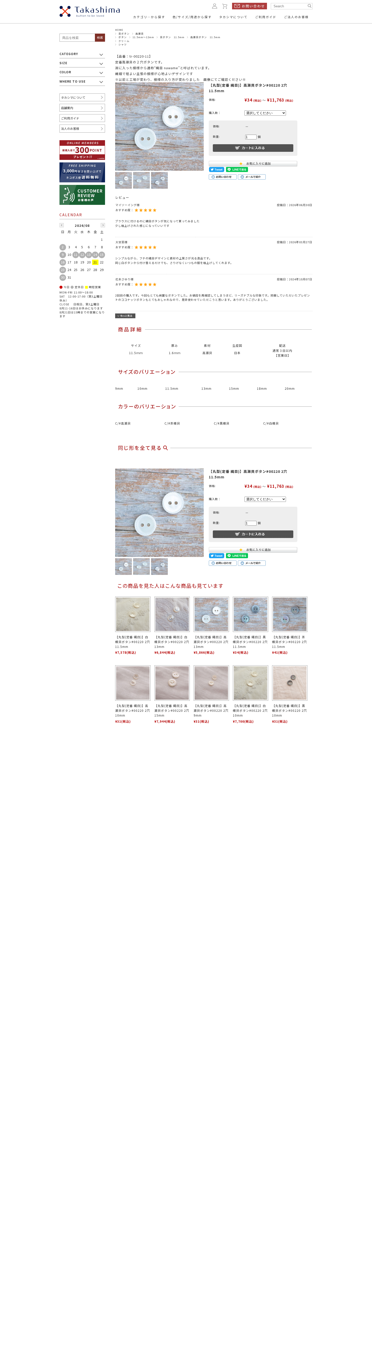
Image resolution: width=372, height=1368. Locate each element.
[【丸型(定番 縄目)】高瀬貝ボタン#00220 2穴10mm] (133, 683)
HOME (119, 30)
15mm (234, 388)
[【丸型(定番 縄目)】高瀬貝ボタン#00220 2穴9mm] (211, 683)
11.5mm (171, 388)
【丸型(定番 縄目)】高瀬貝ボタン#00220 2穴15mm (171, 710)
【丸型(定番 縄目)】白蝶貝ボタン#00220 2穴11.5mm (132, 642)
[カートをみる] (225, 6)
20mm (290, 388)
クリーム (124, 41)
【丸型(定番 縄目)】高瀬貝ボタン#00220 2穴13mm (211, 642)
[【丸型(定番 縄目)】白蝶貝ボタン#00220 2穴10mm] (250, 683)
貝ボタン (124, 33)
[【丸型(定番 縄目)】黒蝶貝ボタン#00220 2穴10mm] (289, 683)
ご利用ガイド (70, 118)
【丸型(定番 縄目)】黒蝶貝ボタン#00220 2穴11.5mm (250, 642)
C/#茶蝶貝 (172, 423)
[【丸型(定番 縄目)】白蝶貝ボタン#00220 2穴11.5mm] (133, 614)
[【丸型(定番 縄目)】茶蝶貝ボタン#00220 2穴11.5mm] (289, 614)
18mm (262, 388)
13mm (206, 388)
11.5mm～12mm (143, 37)
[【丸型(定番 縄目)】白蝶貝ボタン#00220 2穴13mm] (172, 614)
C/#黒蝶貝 (222, 423)
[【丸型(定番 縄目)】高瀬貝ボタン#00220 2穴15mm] (172, 683)
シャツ (122, 44)
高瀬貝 (139, 33)
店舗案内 (67, 108)
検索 (100, 37)
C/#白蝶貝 (271, 423)
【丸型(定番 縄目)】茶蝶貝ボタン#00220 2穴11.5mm (289, 642)
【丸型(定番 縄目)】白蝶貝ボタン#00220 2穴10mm (250, 710)
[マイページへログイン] (214, 6)
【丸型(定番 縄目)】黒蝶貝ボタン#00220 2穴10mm (289, 710)
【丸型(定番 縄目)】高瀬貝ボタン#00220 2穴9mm (211, 710)
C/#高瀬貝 (123, 423)
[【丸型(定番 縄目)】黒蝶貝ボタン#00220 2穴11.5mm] (250, 614)
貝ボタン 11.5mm (172, 37)
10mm (142, 388)
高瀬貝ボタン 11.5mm (205, 37)
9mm (119, 388)
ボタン (122, 37)
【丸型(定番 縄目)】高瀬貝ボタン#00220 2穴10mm (132, 710)
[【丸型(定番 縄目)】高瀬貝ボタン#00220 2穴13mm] (211, 614)
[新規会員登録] (82, 143)
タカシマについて (73, 97)
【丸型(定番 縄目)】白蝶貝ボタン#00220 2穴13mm (171, 642)
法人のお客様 (70, 128)
